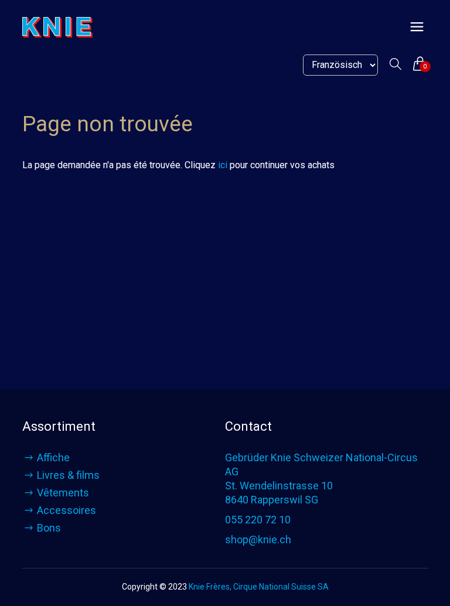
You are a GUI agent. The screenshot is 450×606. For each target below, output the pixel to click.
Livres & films (68, 475)
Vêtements (63, 492)
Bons (49, 528)
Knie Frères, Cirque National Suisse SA (259, 586)
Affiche (53, 457)
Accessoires (66, 510)
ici (222, 165)
